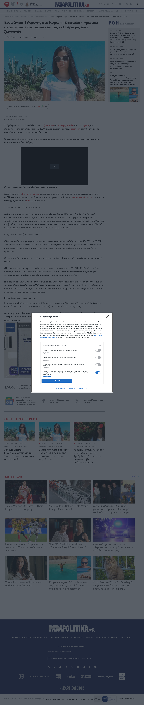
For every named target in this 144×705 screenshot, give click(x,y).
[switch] (98, 350)
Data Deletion (60, 388)
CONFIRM (57, 381)
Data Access (72, 388)
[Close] (108, 317)
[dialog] (72, 352)
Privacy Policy (84, 388)
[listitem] (72, 345)
